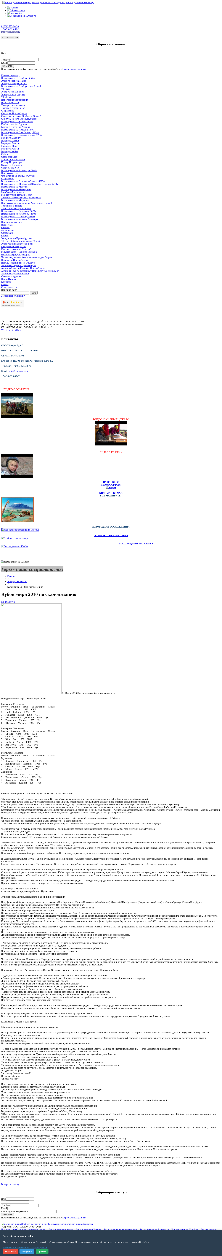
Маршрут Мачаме (10, 140)
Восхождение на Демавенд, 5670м (18, 211)
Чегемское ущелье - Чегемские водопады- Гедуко (26, 257)
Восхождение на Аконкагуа (154, 1229)
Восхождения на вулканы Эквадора (19, 219)
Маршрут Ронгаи (10, 148)
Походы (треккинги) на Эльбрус (18, 262)
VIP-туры (6, 89)
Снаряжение (7, 178)
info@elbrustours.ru (10, 31)
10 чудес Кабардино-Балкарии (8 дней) (21, 241)
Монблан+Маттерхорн (12, 192)
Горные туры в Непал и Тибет (16, 195)
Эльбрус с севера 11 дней (14, 80)
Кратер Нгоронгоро (11, 162)
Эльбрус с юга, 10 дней (13, 94)
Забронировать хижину (13, 295)
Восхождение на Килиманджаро (120, 1229)
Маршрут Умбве (9, 151)
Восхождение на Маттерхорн (16, 189)
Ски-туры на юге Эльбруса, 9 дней (19, 119)
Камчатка (6, 281)
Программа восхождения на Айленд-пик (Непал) (26, 203)
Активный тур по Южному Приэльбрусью (23, 268)
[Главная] (12, 7)
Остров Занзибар (10, 167)
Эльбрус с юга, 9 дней (12, 91)
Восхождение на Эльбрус (89, 1229)
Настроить (27, 1251)
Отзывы (5, 227)
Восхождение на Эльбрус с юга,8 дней (21, 86)
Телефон (5, 59)
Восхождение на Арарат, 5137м (17, 129)
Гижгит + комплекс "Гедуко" (16, 249)
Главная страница (10, 75)
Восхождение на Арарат (61, 1229)
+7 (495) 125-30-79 (10, 29)
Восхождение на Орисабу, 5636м (18, 216)
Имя (3, 53)
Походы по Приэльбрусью (14, 260)
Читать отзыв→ (11, 330)
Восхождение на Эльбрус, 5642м (18, 78)
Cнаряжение (7, 110)
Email (4, 63)
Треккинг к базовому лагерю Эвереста (21, 197)
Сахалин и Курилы (11, 276)
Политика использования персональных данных (25, 1247)
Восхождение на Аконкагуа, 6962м (19, 170)
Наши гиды (7, 224)
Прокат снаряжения (11, 222)
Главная (11, 576)
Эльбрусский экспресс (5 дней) (17, 243)
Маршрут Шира (9, 146)
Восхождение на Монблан (14, 186)
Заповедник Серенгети (13, 159)
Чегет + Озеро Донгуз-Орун (15, 254)
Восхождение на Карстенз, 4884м (18, 214)
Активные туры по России (15, 273)
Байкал (4, 284)
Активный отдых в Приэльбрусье (18, 265)
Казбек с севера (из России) (15, 127)
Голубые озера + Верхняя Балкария (19, 252)
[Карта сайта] (14, 13)
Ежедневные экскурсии (13, 246)
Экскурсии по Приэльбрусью (16, 238)
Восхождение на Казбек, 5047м (17, 121)
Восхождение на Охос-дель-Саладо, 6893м (23, 181)
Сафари (5, 154)
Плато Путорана (9, 279)
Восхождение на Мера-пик (15, 200)
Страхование (7, 233)
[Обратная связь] (16, 10)
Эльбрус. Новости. (17, 581)
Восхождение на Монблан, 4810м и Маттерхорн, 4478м (29, 184)
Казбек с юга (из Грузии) (14, 124)
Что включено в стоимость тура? (18, 176)
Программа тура (9, 173)
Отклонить (10, 1251)
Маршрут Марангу (11, 138)
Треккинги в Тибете (11, 205)
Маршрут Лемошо (10, 143)
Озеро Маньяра (9, 157)
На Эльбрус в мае (10, 102)
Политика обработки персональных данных (24, 1229)
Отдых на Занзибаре (11, 165)
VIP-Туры (6, 97)
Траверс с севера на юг (13, 108)
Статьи (4, 235)
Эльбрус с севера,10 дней (14, 83)
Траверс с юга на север (13, 105)
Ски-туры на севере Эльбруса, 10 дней (21, 116)
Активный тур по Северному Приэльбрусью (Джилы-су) (30, 271)
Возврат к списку (10, 1184)
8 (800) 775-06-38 (10, 26)
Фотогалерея (7, 230)
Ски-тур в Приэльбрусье (14, 113)
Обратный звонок (10, 37)
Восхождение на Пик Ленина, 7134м (20, 132)
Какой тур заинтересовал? (14, 1211)
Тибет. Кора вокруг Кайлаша (16, 208)
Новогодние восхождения (14, 100)
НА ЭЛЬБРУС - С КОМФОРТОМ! (111, 483)
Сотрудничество (9, 287)
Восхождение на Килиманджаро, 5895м (21, 135)
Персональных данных (74, 69)
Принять (42, 1251)
